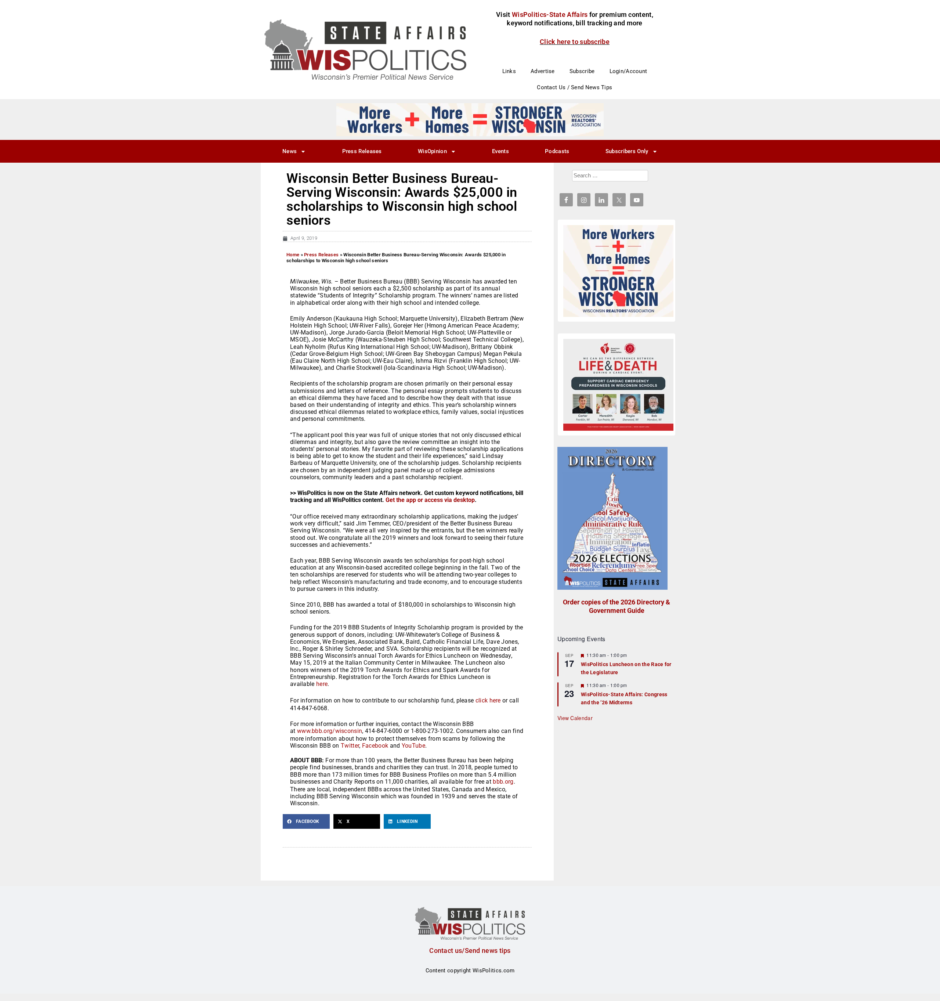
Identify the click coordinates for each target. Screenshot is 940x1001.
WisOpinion (432, 151)
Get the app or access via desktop (430, 499)
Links (509, 71)
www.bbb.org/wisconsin (329, 730)
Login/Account (628, 71)
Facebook (375, 745)
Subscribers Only (626, 151)
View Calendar (575, 718)
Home (292, 254)
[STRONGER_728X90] (470, 119)
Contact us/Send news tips (470, 950)
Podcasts (557, 151)
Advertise (543, 71)
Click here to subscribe (575, 42)
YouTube (413, 745)
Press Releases (362, 151)
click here (488, 700)
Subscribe (582, 71)
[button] (306, 821)
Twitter (350, 745)
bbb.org (503, 781)
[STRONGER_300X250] (618, 271)
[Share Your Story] (618, 385)
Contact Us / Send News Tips (574, 87)
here (322, 683)
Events (500, 151)
